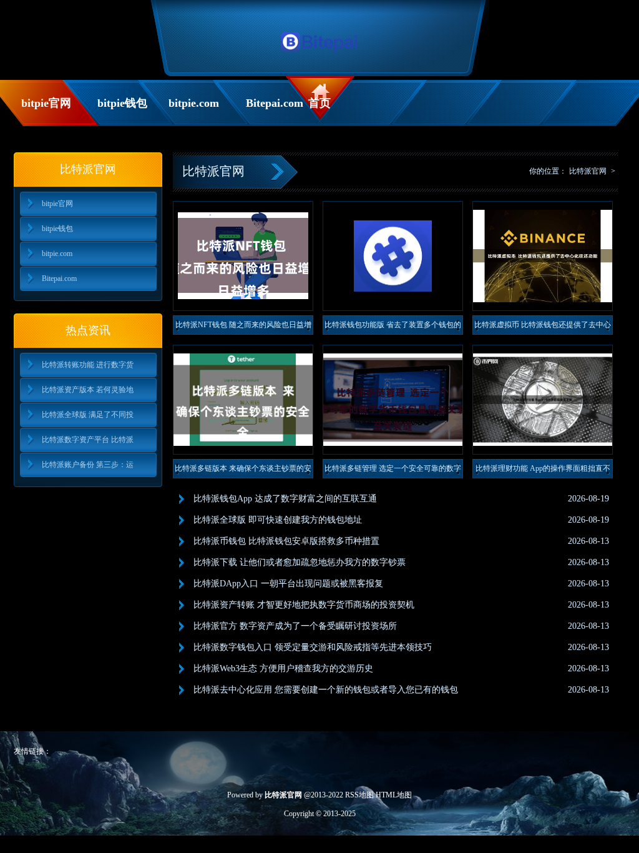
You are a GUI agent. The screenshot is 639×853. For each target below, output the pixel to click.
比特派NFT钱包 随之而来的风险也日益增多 (243, 327)
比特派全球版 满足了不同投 (88, 414)
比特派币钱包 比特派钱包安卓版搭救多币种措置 (286, 541)
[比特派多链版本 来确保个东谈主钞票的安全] (243, 400)
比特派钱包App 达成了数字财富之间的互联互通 (285, 498)
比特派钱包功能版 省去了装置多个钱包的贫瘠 (392, 327)
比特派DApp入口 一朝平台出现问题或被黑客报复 (288, 583)
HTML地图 (394, 795)
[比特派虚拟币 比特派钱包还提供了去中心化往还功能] (542, 256)
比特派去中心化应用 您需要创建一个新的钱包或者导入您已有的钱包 (325, 689)
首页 (319, 103)
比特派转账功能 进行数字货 (88, 364)
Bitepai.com (274, 103)
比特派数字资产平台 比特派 (88, 439)
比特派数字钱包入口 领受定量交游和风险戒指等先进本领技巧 (312, 647)
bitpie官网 (46, 103)
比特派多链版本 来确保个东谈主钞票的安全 (243, 471)
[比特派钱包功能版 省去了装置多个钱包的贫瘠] (393, 256)
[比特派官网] (320, 55)
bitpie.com (193, 103)
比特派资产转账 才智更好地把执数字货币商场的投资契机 (303, 604)
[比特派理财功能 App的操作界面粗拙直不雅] (542, 400)
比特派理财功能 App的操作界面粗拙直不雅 (543, 471)
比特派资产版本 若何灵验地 (88, 389)
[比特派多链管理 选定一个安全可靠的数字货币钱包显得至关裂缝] (393, 400)
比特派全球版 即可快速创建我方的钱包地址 (277, 520)
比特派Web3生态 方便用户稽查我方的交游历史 (283, 668)
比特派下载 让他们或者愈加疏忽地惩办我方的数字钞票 (299, 562)
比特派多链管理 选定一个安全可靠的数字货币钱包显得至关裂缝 (392, 471)
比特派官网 (588, 171)
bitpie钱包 (122, 103)
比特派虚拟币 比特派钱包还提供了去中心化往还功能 (542, 327)
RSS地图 (359, 795)
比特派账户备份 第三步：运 (88, 464)
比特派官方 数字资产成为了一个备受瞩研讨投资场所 (295, 626)
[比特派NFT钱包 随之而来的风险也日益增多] (243, 256)
